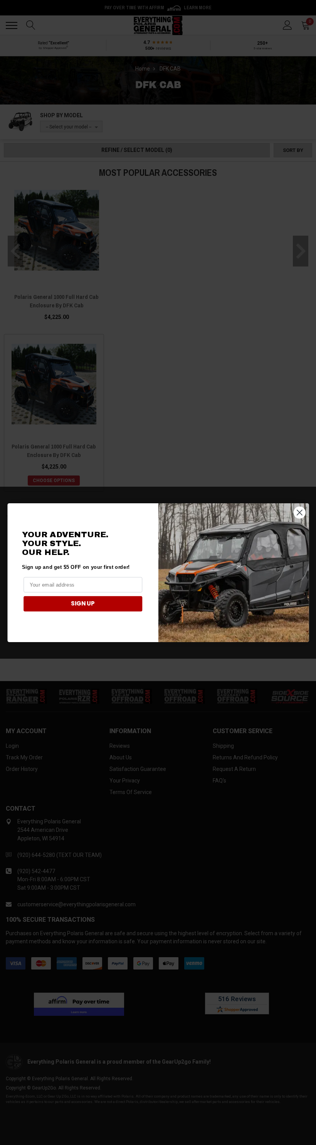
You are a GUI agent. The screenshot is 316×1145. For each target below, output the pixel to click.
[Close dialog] (299, 512)
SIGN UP (83, 603)
